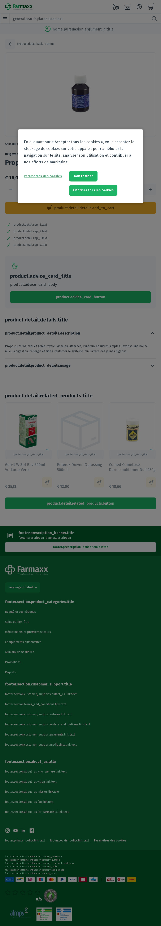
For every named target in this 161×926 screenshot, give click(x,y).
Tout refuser (83, 176)
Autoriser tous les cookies (93, 190)
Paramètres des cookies (43, 176)
